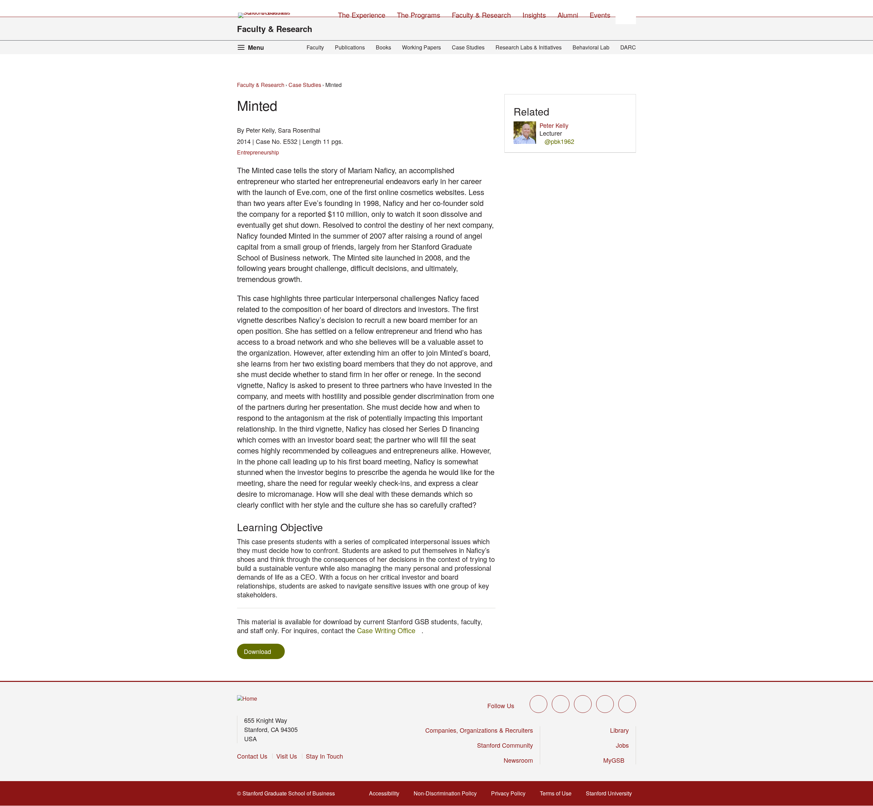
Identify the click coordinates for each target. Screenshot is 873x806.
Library (619, 730)
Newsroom (518, 760)
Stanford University (611, 793)
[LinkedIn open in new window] (627, 704)
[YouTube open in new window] (605, 704)
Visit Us (286, 755)
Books (383, 47)
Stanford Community (505, 745)
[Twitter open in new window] (538, 704)
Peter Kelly (553, 125)
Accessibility (386, 793)
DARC (628, 47)
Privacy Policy (510, 793)
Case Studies (468, 47)
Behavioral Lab (591, 47)
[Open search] (626, 14)
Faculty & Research (274, 28)
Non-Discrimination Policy (447, 793)
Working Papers (421, 47)
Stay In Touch (324, 755)
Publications (350, 47)
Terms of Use (558, 793)
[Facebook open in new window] (560, 704)
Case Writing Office (389, 630)
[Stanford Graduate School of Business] (264, 15)
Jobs (622, 745)
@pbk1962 (559, 141)
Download (257, 651)
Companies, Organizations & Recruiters (479, 730)
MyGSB (616, 760)
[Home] (247, 698)
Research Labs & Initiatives (528, 47)
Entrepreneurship (258, 152)
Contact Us (252, 755)
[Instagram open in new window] (583, 704)
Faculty (315, 47)
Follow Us (500, 705)
